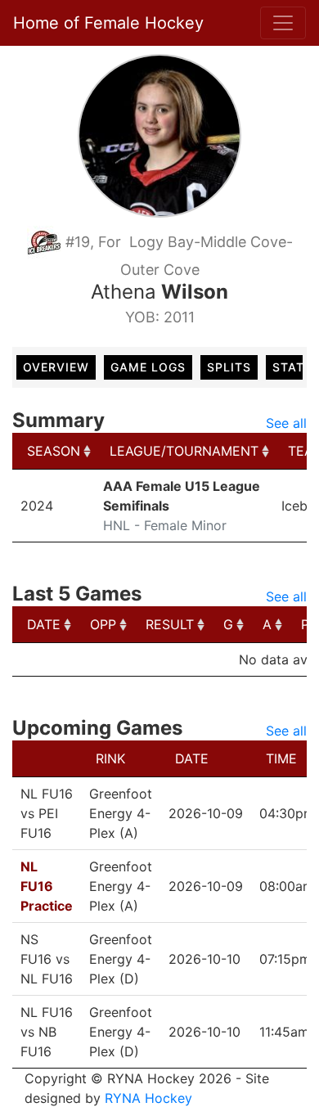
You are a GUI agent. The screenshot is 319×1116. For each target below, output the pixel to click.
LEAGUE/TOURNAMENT (184, 451)
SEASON (53, 451)
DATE (44, 624)
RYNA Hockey (148, 1098)
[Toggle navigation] (283, 23)
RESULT (170, 624)
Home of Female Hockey (108, 23)
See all (286, 423)
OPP (103, 624)
